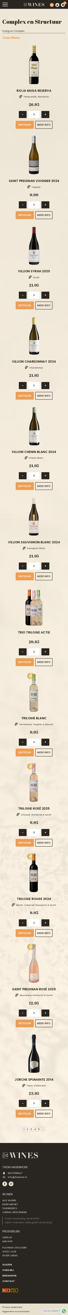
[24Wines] (34, 4)
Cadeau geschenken (14, 1212)
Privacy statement (12, 1307)
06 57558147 (14, 1173)
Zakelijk (7, 1237)
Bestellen (25, 125)
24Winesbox (9, 1208)
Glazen (7, 1264)
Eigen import (10, 1204)
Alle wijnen (9, 1200)
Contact (8, 1281)
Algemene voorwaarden (16, 1311)
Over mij (8, 1270)
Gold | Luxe (9, 1251)
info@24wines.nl (17, 1177)
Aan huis (7, 1241)
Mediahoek (9, 1275)
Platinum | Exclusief (14, 1247)
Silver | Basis (10, 1255)
